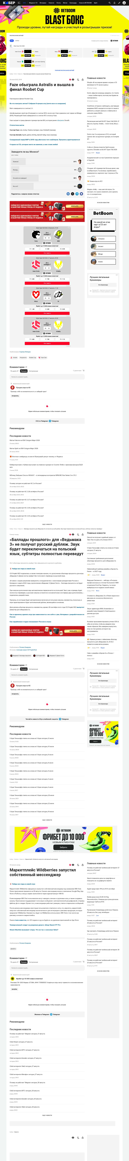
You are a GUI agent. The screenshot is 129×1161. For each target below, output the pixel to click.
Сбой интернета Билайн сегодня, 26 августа (25, 1140)
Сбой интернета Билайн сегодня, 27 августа (25, 1099)
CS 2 (15, 74)
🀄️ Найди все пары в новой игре (22, 609)
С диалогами (77, 411)
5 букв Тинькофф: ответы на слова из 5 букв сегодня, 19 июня (32, 852)
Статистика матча (17, 125)
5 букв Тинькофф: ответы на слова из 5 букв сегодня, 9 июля (31, 795)
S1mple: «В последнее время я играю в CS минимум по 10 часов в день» (102, 83)
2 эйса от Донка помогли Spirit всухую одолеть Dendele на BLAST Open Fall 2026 (102, 148)
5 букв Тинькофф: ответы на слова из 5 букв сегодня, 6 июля (31, 812)
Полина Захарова (25, 688)
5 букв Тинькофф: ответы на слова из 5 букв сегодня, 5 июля (31, 820)
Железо (16, 900)
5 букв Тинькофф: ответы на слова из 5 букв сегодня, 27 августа (103, 590)
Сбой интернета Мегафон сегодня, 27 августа (26, 1115)
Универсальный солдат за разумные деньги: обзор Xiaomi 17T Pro (35, 966)
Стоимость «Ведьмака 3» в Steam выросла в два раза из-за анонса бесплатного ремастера (103, 638)
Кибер (11, 74)
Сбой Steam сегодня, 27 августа (21, 1083)
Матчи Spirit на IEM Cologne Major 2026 (24, 489)
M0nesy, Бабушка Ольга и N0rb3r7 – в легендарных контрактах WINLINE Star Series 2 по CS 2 (43, 516)
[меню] (19, 2)
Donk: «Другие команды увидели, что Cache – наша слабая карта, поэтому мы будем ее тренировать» (103, 95)
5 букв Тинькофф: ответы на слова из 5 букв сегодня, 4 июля (31, 828)
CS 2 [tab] (11, 40)
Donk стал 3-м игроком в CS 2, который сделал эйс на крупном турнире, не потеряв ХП (103, 136)
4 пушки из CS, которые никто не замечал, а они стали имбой (34, 144)
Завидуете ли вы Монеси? (25, 152)
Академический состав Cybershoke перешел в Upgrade (103, 159)
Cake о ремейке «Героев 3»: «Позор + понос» (100, 695)
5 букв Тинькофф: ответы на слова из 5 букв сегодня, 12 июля (32, 779)
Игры (15, 569)
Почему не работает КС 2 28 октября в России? (27, 532)
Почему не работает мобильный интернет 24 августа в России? (103, 991)
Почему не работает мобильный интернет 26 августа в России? (102, 962)
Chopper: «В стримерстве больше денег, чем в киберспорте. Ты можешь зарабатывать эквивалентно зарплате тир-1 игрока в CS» (103, 170)
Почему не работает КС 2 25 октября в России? (27, 557)
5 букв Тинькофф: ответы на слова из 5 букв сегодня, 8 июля (31, 803)
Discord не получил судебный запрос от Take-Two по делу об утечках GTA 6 (101, 579)
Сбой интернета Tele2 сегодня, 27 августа (24, 1107)
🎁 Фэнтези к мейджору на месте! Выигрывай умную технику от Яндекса (36, 497)
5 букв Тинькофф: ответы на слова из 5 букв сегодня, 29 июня (32, 836)
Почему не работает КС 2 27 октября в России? (27, 540)
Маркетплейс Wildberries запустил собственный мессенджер (41, 900)
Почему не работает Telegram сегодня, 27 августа (27, 1074)
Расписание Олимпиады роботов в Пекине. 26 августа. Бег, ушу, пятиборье (102, 952)
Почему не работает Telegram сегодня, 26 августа (27, 1123)
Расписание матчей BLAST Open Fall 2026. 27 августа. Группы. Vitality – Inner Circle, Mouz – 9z (103, 123)
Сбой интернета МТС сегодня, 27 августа (24, 1091)
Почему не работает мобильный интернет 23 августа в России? (102, 1002)
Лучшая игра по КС (23, 428)
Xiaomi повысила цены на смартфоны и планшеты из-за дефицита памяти (101, 920)
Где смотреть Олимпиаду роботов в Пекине (103, 972)
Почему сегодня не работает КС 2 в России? (26, 524)
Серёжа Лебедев (25, 392)
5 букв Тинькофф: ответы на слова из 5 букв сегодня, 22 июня (32, 844)
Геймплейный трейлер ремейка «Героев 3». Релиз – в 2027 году (102, 611)
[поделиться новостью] (83, 80)
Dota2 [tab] (17, 40)
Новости (20, 74)
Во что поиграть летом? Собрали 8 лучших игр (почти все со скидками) (38, 103)
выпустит (80, 648)
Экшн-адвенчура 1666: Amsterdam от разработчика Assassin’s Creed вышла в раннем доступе (101, 651)
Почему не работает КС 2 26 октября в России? (27, 549)
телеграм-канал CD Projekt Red (26, 691)
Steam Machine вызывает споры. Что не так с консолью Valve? (34, 970)
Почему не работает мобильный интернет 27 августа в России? (103, 909)
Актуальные (33, 412)
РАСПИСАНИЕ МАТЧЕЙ (16, 35)
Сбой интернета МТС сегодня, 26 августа (24, 1131)
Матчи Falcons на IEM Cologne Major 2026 (25, 481)
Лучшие (24, 412)
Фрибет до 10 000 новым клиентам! (29, 1019)
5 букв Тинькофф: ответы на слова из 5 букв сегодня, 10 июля (32, 787)
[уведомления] (114, 2)
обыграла (60, 120)
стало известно (20, 961)
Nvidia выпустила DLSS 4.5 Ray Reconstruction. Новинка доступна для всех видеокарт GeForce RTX (102, 940)
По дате (13, 412)
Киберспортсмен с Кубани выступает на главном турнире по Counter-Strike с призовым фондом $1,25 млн (46, 506)
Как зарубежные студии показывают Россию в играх (30, 662)
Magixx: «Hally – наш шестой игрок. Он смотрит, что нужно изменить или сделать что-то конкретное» (102, 191)
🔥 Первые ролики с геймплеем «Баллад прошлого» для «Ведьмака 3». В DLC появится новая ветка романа (102, 682)
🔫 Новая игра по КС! (94, 181)
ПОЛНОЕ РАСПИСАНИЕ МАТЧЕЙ (64, 70)
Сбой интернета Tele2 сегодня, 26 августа (24, 1148)
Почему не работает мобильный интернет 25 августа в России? (102, 981)
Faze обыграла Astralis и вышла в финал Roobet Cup (37, 74)
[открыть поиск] (109, 2)
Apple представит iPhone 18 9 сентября (101, 930)
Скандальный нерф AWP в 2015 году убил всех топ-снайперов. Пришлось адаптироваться (45, 140)
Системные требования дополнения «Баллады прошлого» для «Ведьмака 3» (101, 600)
